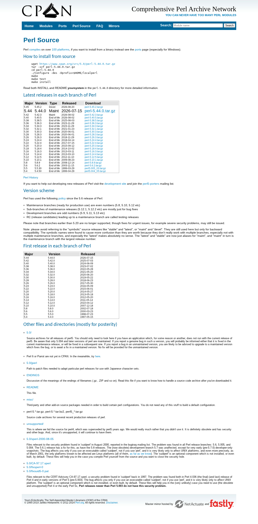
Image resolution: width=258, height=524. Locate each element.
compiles (35, 49)
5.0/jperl (32, 362)
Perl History (30, 177)
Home (29, 26)
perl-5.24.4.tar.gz (94, 140)
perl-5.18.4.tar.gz (94, 148)
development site (115, 183)
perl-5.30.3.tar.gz (94, 132)
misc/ (30, 399)
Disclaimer (112, 502)
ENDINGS (33, 375)
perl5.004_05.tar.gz (95, 171)
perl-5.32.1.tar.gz (94, 129)
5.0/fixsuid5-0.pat (38, 471)
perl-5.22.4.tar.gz (94, 143)
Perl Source (82, 26)
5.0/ (29, 332)
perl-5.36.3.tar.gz (94, 123)
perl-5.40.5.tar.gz (94, 117)
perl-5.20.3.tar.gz (94, 146)
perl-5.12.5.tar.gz (94, 157)
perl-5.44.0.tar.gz (100, 111)
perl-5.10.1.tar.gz (94, 160)
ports (138, 49)
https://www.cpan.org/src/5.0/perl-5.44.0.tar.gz (77, 63)
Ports (62, 26)
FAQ (99, 26)
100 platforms (60, 49)
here (97, 356)
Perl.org (79, 502)
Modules (46, 26)
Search (165, 25)
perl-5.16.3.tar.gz (94, 151)
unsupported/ (35, 423)
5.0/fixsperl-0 (35, 467)
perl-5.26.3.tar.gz (94, 137)
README (32, 387)
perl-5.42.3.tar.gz (94, 115)
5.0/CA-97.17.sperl (39, 463)
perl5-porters (151, 183)
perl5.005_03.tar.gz (95, 168)
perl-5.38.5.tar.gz (94, 120)
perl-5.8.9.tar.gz (93, 163)
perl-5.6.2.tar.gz (93, 165)
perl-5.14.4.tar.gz (94, 154)
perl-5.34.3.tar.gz (94, 126)
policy (62, 198)
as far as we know (140, 453)
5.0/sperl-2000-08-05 (40, 439)
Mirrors (114, 26)
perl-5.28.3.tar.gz (94, 134)
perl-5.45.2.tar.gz (94, 107)
